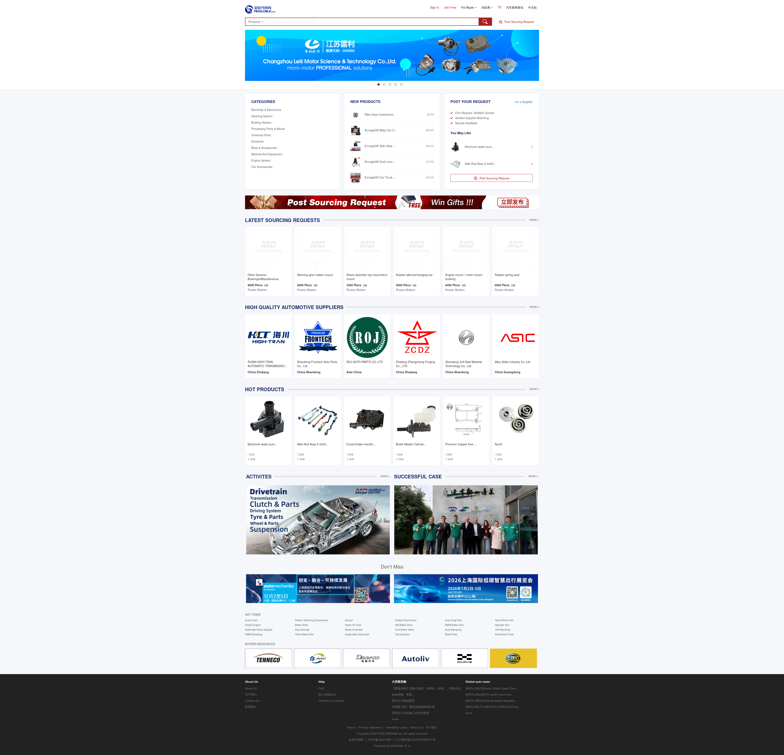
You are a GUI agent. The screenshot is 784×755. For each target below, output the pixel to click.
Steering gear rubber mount (315, 275)
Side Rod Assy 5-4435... (312, 444)
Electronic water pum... (262, 444)
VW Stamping (502, 629)
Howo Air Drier (353, 625)
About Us (251, 688)
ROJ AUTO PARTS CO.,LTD (364, 362)
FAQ (321, 688)
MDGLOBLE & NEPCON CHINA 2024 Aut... (493, 706)
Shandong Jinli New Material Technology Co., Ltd (463, 364)
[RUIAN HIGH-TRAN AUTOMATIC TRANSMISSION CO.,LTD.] (268, 337)
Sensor (349, 620)
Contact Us (252, 700)
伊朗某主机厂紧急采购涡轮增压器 (413, 706)
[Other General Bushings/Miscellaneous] (268, 250)
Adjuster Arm (502, 625)
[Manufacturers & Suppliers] (260, 8)
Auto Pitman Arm (504, 620)
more (395, 719)
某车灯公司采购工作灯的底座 (410, 713)
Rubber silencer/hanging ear (414, 275)
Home (351, 727)
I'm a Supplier (524, 102)
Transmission (402, 634)
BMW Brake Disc (454, 625)
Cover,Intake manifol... (360, 444)
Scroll (498, 444)
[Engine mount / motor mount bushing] (466, 250)
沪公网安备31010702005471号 (415, 739)
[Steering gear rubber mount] (317, 250)
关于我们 (250, 694)
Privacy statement (370, 727)
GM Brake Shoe (404, 625)
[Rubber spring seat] (515, 250)
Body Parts (451, 634)
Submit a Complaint (331, 700)
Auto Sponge (302, 629)
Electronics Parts (504, 634)
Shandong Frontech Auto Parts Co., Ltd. (317, 364)
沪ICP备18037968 (379, 739)
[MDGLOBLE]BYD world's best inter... (490, 694)
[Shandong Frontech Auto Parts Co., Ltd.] (317, 337)
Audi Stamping (453, 629)
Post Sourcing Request (494, 178)
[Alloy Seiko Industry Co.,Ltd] (515, 337)
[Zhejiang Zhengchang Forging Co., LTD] (417, 337)
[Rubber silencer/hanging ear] (416, 250)
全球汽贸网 (356, 739)
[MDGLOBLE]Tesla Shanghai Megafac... (491, 700)
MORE (534, 219)
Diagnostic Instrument (357, 634)
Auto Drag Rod (453, 620)
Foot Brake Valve (404, 629)
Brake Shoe (301, 625)
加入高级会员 (327, 694)
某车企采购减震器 (403, 700)
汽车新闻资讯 (514, 7)
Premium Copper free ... (461, 444)
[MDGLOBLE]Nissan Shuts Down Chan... (492, 688)
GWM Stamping (253, 634)
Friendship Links (395, 727)
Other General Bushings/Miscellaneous (263, 277)
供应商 (486, 7)
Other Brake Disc (304, 634)
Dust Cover (251, 620)
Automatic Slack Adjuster (259, 629)
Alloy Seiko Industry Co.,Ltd (512, 362)
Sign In (434, 7)
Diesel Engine (253, 625)
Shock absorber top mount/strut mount (366, 277)
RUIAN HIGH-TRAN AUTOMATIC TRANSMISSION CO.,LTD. (267, 364)
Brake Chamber (354, 629)
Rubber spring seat (507, 275)
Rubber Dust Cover (405, 620)
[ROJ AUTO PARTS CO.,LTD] (367, 337)
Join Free (450, 7)
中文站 (532, 7)
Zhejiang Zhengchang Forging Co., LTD (415, 364)
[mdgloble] (268, 658)
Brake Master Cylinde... (411, 444)
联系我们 (250, 706)
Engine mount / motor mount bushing (463, 277)
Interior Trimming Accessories (311, 620)
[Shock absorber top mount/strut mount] (367, 250)
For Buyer (468, 7)
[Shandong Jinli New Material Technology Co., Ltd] (466, 337)
